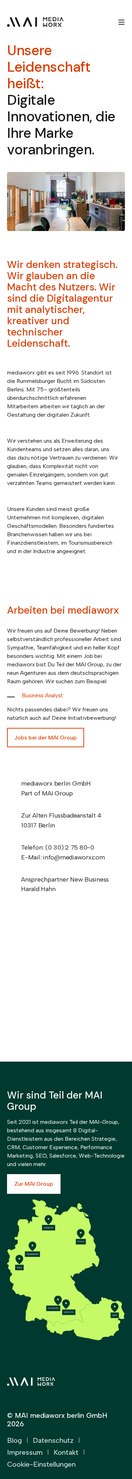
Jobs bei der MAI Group (45, 737)
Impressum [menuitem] (25, 1452)
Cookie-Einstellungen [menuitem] (41, 1464)
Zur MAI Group (33, 1183)
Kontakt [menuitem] (66, 1452)
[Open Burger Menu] (121, 22)
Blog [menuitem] (14, 1440)
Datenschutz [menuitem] (53, 1440)
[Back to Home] (35, 22)
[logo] (31, 1381)
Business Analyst (42, 695)
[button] (117, 1464)
